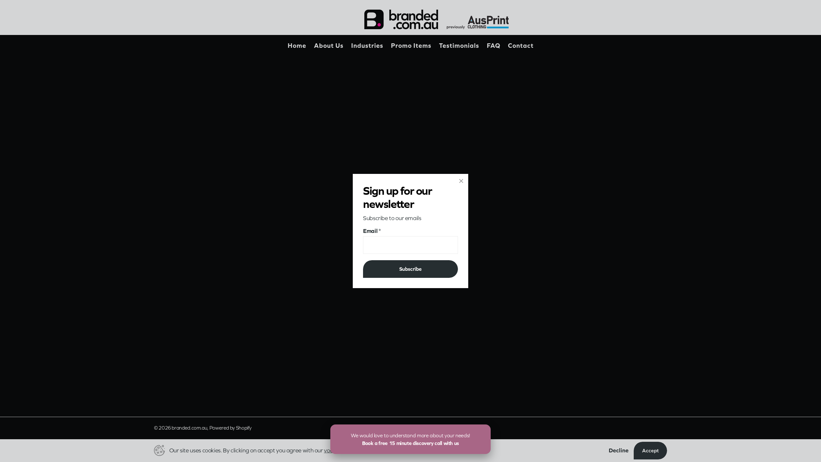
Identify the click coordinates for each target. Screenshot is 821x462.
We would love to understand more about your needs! (410, 439)
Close (461, 181)
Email (372, 230)
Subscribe (410, 269)
